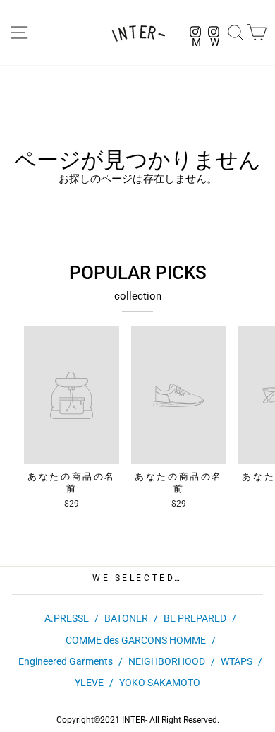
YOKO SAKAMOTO (159, 682)
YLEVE (89, 682)
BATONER (126, 618)
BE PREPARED (195, 618)
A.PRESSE (66, 618)
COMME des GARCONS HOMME (136, 640)
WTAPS (236, 661)
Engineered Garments (65, 661)
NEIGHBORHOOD (166, 661)
